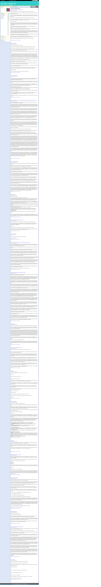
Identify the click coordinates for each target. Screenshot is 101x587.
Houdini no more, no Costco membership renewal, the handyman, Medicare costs (23, 100)
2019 (8, 25)
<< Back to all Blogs (3, 0)
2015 (8, 29)
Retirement (2, 16)
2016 (8, 28)
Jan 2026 (8, 20)
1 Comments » (18, 230)
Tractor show (13, 559)
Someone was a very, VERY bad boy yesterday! (18, 272)
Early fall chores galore (14, 477)
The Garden (2, 17)
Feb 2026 (8, 19)
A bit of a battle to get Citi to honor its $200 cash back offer (20, 242)
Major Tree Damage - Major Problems (16, 9)
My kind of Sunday (14, 401)
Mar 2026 (8, 18)
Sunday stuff (13, 194)
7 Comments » (18, 344)
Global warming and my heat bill (16, 454)
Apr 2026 (8, 17)
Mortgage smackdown (14, 75)
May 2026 (9, 16)
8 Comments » (18, 72)
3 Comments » (18, 191)
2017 (8, 27)
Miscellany (12, 440)
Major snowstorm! (14, 43)
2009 (8, 34)
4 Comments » (18, 269)
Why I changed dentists (14, 161)
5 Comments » (18, 398)
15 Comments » (19, 556)
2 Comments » (18, 158)
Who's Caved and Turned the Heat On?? (17, 526)
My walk (12, 370)
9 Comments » (18, 320)
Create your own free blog (13, 0)
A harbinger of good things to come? (16, 347)
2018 (8, 26)
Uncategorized (2, 18)
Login (9, 0)
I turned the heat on (14, 511)
